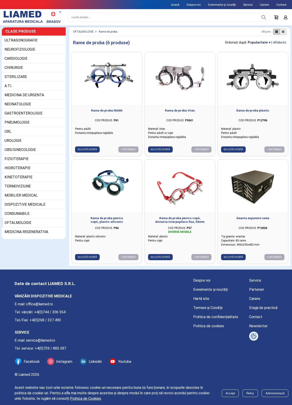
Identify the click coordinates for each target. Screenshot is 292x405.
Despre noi (194, 4)
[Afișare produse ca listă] (283, 32)
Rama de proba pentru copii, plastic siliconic (107, 219)
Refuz (250, 393)
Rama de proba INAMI (107, 110)
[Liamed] (32, 17)
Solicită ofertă (87, 149)
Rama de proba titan (180, 110)
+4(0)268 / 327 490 (45, 320)
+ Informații (128, 149)
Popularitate (258, 42)
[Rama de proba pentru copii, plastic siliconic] (106, 186)
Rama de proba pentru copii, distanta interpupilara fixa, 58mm (180, 219)
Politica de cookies (208, 326)
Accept (230, 393)
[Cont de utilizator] (285, 17)
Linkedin (95, 361)
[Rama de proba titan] (179, 78)
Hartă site (201, 298)
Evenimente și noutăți (222, 4)
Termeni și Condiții (207, 308)
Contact (281, 4)
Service (248, 4)
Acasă (175, 4)
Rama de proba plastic (252, 110)
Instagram (64, 361)
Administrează (275, 393)
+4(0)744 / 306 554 (49, 312)
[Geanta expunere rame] (252, 186)
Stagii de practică (263, 308)
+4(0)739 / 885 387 (50, 348)
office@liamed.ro (39, 304)
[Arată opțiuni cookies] (253, 336)
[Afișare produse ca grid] (276, 32)
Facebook (32, 361)
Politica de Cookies (85, 398)
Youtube (124, 361)
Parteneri (256, 289)
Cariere (264, 4)
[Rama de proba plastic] (252, 78)
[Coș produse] (276, 17)
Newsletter (258, 326)
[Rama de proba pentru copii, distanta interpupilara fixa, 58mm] (179, 186)
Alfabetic (280, 42)
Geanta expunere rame (252, 218)
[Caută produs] (263, 17)
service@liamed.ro (40, 340)
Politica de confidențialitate (215, 317)
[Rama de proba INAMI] (106, 78)
